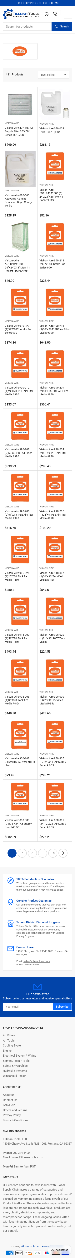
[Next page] (63, 853)
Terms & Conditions (15, 1120)
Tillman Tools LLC (30, 1246)
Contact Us (10, 1100)
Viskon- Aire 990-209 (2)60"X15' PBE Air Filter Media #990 (53, 391)
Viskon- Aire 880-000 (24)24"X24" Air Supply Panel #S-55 (18, 824)
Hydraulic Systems (15, 1071)
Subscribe (62, 1006)
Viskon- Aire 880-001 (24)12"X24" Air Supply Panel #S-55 (52, 824)
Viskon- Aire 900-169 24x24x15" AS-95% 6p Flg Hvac (20, 762)
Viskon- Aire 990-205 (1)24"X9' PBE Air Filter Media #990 (52, 515)
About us (8, 1095)
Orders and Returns (15, 1110)
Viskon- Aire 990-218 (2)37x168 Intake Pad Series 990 (52, 264)
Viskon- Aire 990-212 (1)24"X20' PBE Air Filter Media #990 (19, 391)
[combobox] (37, 26)
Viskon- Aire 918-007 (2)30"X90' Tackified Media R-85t (51, 576)
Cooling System (13, 1045)
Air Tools (9, 1040)
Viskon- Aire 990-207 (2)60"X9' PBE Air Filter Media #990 (18, 453)
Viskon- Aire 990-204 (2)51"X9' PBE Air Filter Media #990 (52, 453)
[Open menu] (68, 14)
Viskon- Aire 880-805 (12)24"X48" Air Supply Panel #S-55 (52, 762)
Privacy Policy (12, 1115)
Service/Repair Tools (16, 1060)
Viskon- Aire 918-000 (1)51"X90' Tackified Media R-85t (17, 638)
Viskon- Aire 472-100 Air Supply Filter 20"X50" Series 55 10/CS (19, 131)
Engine (7, 1050)
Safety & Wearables (15, 1065)
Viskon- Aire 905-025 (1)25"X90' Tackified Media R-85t (17, 576)
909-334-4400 (32, 964)
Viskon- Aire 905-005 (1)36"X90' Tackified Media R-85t (17, 700)
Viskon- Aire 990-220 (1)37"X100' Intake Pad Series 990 (18, 329)
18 (53, 853)
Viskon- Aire (12, 123)
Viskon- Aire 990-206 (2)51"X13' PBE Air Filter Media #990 (19, 515)
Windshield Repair (14, 1076)
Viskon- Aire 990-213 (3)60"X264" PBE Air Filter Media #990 (54, 329)
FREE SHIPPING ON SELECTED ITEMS (37, 3)
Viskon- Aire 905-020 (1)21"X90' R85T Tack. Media (52, 638)
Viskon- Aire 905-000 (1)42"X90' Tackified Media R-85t (51, 700)
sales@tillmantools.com (36, 961)
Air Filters (9, 1035)
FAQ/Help (9, 1105)
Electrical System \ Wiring (19, 1055)
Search (64, 26)
